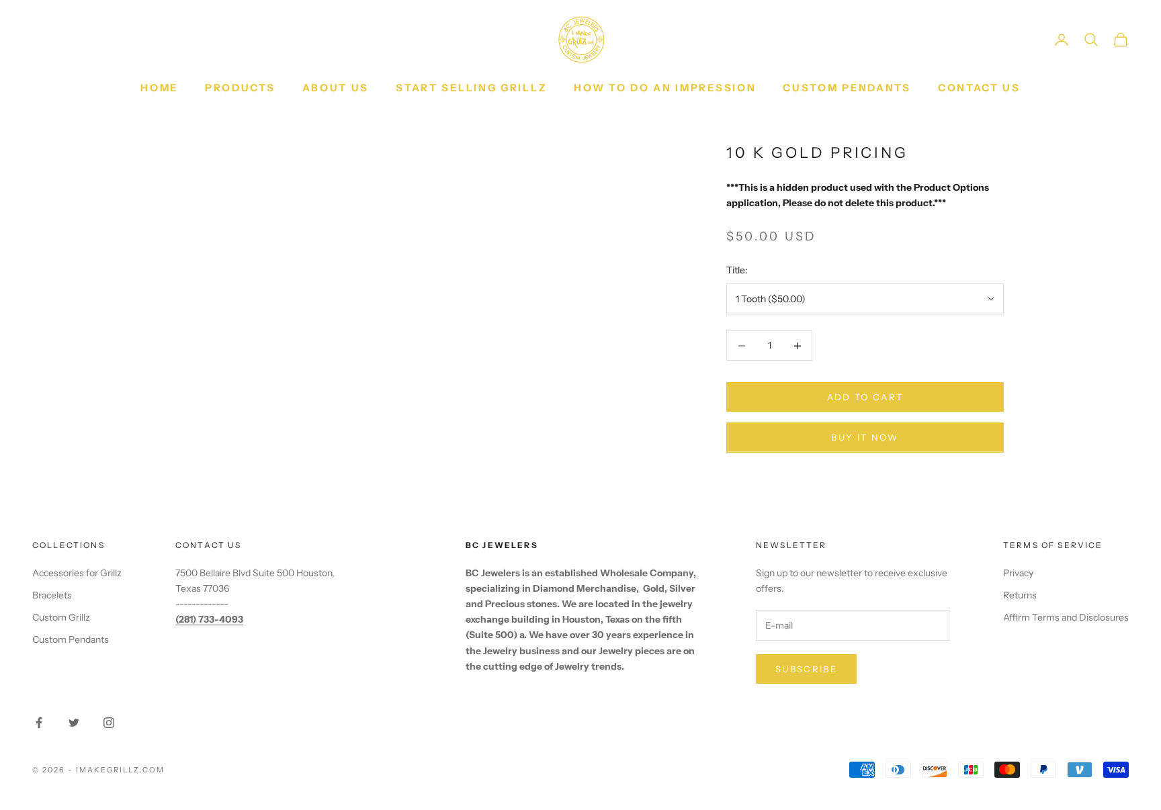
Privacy (1018, 573)
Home (159, 87)
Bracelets (52, 595)
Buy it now (864, 437)
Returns (1020, 595)
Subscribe (806, 669)
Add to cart (865, 397)
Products (240, 87)
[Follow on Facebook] (39, 722)
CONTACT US (979, 87)
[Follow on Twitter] (74, 722)
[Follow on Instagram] (109, 722)
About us (336, 87)
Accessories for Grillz (77, 573)
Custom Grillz (61, 617)
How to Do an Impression (665, 87)
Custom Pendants (847, 87)
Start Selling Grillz (471, 87)
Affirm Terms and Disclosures (1066, 617)
